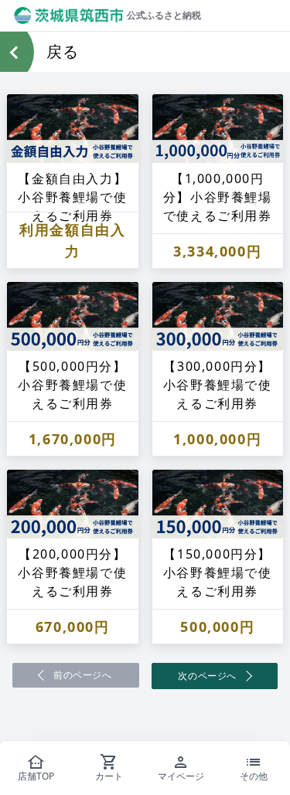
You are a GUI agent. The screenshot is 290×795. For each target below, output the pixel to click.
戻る (62, 51)
